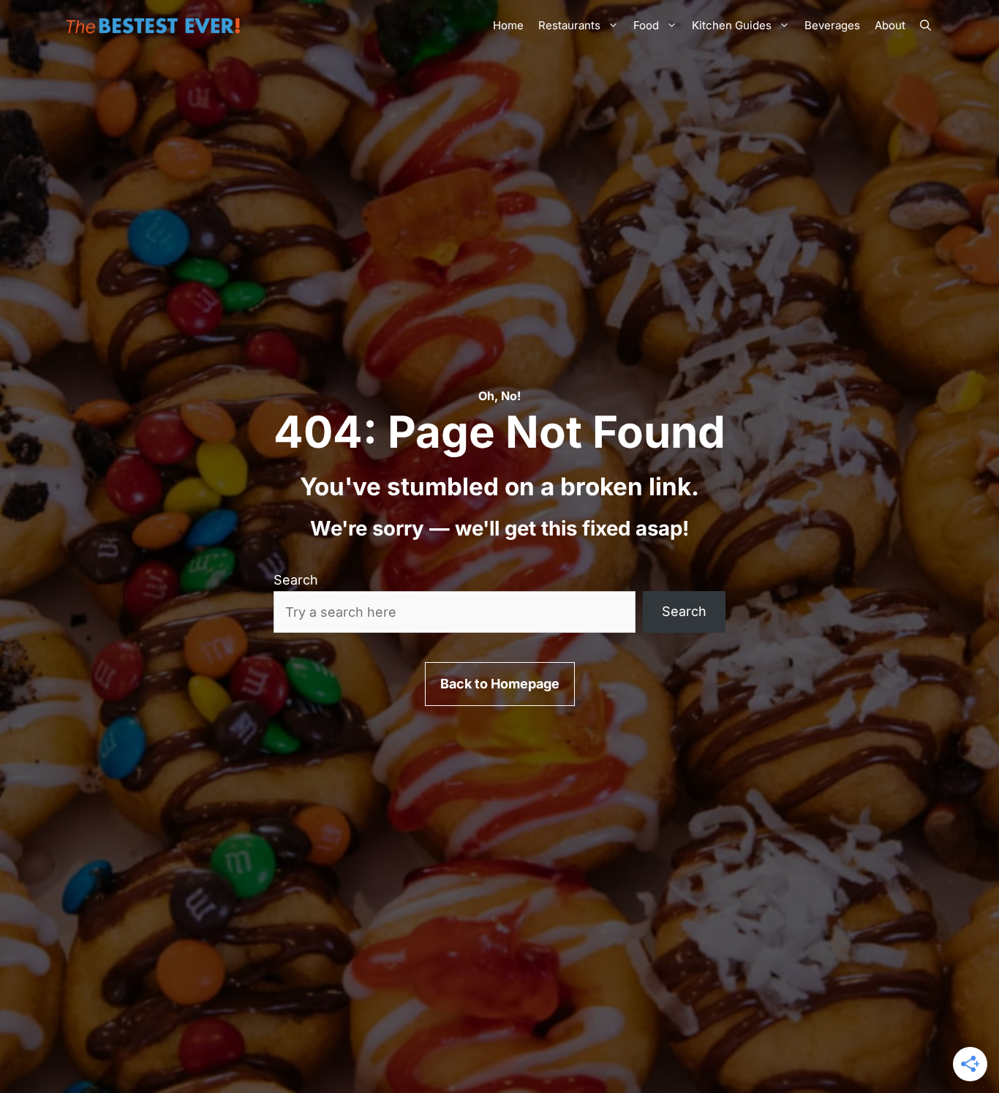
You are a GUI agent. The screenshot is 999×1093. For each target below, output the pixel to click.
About (890, 25)
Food (646, 25)
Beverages (832, 25)
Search (296, 579)
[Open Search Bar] (925, 25)
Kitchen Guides (732, 25)
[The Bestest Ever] (156, 25)
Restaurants (569, 25)
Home (508, 25)
